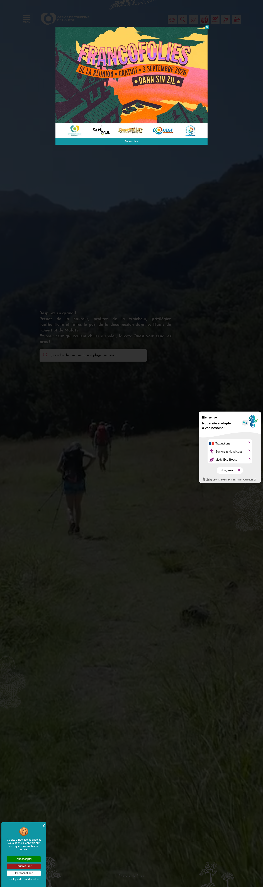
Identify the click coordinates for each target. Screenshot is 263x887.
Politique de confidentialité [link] (24, 879)
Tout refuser (23, 866)
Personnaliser (24, 873)
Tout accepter (23, 859)
